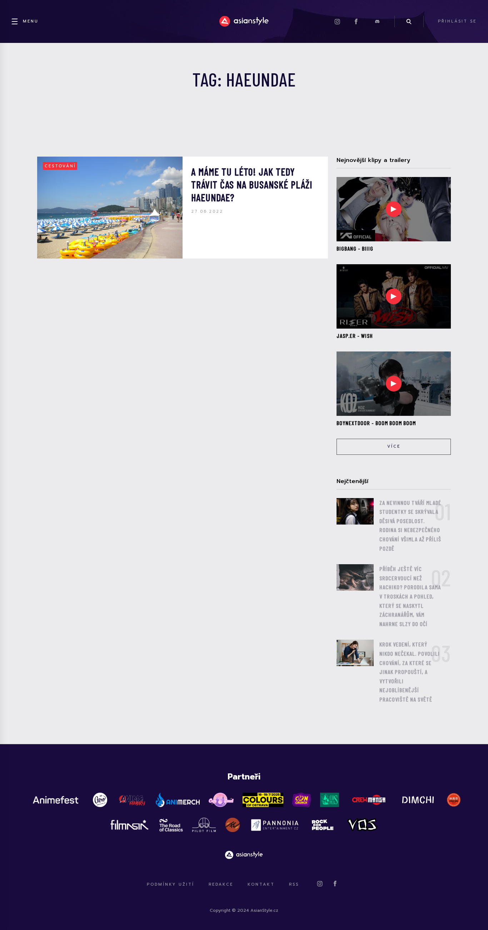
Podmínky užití (170, 884)
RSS (294, 884)
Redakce (221, 884)
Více (393, 446)
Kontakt (261, 884)
